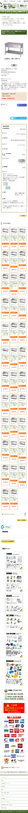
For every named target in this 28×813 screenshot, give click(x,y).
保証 (2, 789)
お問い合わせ (4, 807)
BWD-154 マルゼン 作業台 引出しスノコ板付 (13, 332)
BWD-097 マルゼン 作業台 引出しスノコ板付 (13, 499)
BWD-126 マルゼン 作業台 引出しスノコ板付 (5, 260)
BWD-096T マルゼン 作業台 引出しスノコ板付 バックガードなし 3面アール (22, 451)
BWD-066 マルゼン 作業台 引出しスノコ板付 (22, 404)
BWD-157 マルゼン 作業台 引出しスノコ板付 (13, 308)
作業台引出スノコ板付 (14, 21)
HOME (4, 16)
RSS (10, 767)
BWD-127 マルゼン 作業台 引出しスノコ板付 (5, 308)
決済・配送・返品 (5, 792)
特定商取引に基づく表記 (6, 804)
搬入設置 (3, 786)
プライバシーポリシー (6, 801)
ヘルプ (2, 795)
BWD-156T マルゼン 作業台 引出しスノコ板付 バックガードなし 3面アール (22, 475)
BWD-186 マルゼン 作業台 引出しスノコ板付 (5, 499)
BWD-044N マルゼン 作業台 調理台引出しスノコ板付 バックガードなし (13, 284)
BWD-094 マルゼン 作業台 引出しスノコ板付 (13, 404)
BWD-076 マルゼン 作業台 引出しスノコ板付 (13, 427)
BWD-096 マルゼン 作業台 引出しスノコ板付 (5, 450)
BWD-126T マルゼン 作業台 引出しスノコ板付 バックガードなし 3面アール (13, 358)
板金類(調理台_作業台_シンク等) (11, 18)
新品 (9, 16)
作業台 (22, 18)
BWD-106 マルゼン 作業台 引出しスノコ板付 (5, 474)
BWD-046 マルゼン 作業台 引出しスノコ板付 (5, 283)
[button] (6, 527)
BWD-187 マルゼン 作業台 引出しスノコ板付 (22, 332)
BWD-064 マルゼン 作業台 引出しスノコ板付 (5, 381)
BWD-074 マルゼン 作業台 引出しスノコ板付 (22, 381)
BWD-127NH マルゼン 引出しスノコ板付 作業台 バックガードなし (22, 309)
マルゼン (5, 21)
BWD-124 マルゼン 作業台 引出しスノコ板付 (22, 283)
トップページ (4, 777)
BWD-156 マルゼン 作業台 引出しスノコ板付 (22, 260)
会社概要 (3, 798)
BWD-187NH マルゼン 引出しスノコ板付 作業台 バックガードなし (5, 333)
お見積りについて (5, 783)
